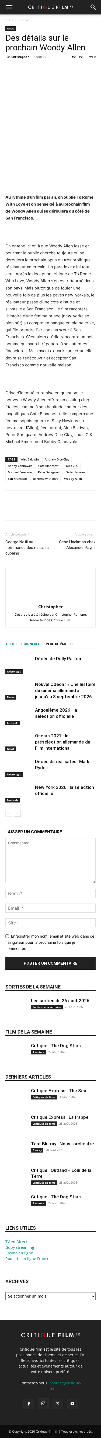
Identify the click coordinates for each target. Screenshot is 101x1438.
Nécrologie (14, 671)
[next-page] (17, 813)
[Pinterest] (35, 69)
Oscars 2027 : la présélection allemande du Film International (62, 742)
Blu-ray (37, 1150)
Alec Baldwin (30, 459)
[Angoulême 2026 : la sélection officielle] (18, 716)
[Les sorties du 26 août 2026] (16, 1012)
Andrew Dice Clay (57, 459)
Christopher (20, 57)
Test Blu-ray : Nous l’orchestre (62, 1143)
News (25, 20)
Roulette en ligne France (27, 1258)
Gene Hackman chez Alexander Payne (77, 545)
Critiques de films (44, 1097)
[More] (60, 69)
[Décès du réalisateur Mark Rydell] (18, 768)
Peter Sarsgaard (49, 472)
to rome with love (45, 479)
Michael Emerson (20, 472)
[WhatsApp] (48, 69)
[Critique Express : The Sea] (16, 1102)
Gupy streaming (19, 1247)
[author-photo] (51, 599)
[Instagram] (43, 1403)
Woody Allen (73, 479)
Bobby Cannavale (20, 466)
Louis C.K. (71, 466)
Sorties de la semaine (33, 987)
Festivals (12, 723)
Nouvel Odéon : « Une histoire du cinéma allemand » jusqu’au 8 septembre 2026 (65, 690)
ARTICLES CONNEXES (22, 644)
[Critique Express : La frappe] (16, 1128)
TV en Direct (16, 1241)
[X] (23, 69)
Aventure (38, 1052)
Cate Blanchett (48, 466)
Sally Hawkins (75, 472)
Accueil (10, 20)
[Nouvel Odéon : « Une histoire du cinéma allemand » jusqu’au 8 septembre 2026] (18, 690)
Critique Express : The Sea (58, 1090)
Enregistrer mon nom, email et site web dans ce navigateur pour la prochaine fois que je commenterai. (49, 942)
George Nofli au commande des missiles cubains (27, 548)
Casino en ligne (19, 1252)
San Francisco (17, 479)
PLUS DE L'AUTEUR (60, 644)
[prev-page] (8, 813)
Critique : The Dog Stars (56, 1045)
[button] (9, 7)
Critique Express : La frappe (60, 1117)
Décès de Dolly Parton (58, 658)
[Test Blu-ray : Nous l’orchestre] (16, 1155)
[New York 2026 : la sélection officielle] (18, 793)
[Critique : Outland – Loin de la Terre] (16, 1181)
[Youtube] (72, 1404)
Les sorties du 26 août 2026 (60, 1000)
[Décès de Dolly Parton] (18, 665)
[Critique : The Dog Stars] (16, 1057)
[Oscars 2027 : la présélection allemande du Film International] (18, 742)
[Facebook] (10, 69)
